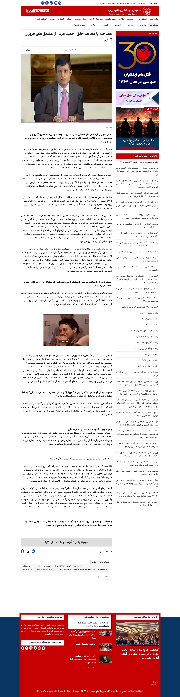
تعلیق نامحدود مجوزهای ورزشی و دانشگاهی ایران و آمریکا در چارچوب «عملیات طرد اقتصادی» (137, 216)
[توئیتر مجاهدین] (47, 3)
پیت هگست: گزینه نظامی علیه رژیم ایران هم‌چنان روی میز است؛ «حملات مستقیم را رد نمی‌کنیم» (137, 244)
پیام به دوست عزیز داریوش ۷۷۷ (144, 330)
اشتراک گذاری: (105, 552)
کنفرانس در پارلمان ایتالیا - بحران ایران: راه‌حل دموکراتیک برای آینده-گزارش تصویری (139, 654)
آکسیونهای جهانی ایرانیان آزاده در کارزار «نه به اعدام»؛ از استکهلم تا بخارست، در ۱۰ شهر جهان (137, 392)
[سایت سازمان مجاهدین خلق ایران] (90, 11)
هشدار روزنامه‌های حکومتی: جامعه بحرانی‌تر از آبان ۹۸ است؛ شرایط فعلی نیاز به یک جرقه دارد (137, 494)
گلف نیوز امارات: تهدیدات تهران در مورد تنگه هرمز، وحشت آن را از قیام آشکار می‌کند (137, 195)
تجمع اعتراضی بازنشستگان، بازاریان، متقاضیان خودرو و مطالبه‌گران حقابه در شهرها (137, 414)
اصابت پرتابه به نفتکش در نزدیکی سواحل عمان (138, 251)
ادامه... (48, 634)
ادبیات (69, 19)
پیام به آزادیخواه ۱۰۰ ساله (147, 342)
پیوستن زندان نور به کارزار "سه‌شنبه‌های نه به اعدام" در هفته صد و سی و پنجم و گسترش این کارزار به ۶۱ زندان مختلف (137, 184)
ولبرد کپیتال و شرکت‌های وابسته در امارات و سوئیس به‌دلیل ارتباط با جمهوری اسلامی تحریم (117, 3)
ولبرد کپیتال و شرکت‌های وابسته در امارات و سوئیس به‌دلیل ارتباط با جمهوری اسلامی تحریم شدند (137, 206)
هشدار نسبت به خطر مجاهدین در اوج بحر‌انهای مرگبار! (137, 374)
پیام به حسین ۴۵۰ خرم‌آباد (147, 336)
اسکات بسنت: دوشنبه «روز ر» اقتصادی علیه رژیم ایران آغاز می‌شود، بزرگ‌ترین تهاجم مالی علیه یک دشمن (137, 484)
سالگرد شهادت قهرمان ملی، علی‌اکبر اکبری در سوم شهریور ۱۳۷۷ (137, 299)
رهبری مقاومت (110, 19)
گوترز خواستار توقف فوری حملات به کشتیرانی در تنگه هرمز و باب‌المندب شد (137, 235)
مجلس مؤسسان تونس (85, 644)
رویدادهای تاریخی (96, 19)
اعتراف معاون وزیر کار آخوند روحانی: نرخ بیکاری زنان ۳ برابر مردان (82, 635)
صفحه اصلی (154, 19)
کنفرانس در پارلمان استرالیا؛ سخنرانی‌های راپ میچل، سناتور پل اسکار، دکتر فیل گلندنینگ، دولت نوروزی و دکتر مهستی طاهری (137, 403)
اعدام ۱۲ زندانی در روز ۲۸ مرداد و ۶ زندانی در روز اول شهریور (137, 268)
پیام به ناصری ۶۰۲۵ (150, 360)
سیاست (130, 25)
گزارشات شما (42, 19)
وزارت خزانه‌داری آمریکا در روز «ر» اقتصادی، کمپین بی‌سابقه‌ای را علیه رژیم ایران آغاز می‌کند (137, 383)
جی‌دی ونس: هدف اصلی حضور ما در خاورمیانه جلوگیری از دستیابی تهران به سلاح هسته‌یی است (137, 454)
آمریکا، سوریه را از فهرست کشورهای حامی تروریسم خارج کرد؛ (137, 259)
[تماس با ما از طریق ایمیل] (39, 648)
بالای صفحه (154, 682)
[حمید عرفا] (66, 88)
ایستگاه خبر (142, 19)
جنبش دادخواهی (80, 19)
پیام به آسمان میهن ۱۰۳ (148, 366)
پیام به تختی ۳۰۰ (151, 354)
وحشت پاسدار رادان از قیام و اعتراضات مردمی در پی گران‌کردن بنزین (137, 225)
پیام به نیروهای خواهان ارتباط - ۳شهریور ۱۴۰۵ (139, 162)
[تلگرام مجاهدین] (55, 3)
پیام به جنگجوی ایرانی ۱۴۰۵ (146, 348)
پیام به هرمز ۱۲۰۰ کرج (149, 313)
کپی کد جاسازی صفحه (100, 562)
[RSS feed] (59, 3)
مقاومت (142, 25)
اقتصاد (105, 25)
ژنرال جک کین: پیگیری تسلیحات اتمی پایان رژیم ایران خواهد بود (82, 659)
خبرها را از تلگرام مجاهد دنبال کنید (66, 542)
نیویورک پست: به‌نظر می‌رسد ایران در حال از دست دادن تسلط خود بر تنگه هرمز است (137, 463)
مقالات (121, 19)
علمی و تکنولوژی (78, 25)
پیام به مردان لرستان (149, 319)
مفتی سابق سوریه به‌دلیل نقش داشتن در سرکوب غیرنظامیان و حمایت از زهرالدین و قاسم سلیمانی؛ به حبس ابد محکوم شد (137, 434)
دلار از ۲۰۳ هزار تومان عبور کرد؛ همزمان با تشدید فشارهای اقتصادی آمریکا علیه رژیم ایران (137, 445)
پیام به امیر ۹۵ (152, 325)
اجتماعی (117, 25)
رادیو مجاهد (131, 19)
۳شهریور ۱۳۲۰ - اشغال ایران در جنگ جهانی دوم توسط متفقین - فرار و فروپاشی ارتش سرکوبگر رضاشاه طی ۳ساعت (137, 279)
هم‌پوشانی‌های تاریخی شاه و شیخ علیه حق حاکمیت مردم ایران (137, 472)
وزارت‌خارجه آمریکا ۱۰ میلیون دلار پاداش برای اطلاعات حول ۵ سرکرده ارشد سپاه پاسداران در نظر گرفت (137, 171)
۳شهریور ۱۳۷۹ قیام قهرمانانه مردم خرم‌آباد (140, 307)
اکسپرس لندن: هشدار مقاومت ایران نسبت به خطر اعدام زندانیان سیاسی (137, 503)
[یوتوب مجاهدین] (51, 3)
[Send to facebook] (22, 551)
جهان (93, 25)
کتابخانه (61, 19)
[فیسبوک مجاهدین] (43, 3)
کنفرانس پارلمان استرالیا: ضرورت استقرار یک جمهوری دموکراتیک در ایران (137, 290)
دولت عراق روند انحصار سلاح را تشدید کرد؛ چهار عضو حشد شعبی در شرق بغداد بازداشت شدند (137, 423)
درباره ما (52, 19)
